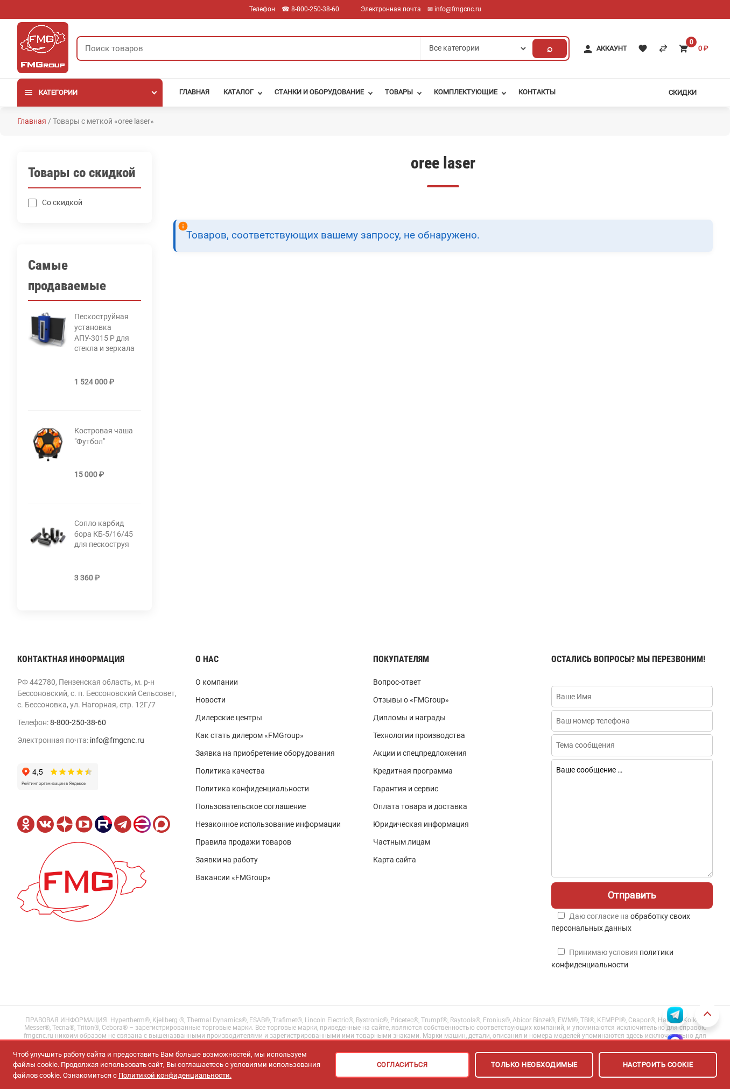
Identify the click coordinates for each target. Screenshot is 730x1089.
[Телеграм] (122, 824)
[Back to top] (707, 1015)
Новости (210, 699)
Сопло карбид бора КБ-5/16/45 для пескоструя (103, 534)
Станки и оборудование (319, 92)
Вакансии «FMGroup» (233, 877)
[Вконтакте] (45, 824)
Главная (194, 92)
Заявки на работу (226, 859)
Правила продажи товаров (243, 842)
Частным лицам (401, 842)
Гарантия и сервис (405, 788)
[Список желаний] (643, 48)
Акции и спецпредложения (420, 753)
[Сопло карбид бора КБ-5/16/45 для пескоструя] (48, 536)
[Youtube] (84, 824)
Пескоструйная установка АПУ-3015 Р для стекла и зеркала (104, 332)
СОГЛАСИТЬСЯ (402, 1064)
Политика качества (230, 771)
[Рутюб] (103, 824)
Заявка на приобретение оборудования (265, 753)
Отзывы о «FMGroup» (411, 699)
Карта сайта (394, 859)
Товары (399, 92)
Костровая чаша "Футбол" (103, 436)
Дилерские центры (228, 717)
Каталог (238, 92)
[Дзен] (64, 824)
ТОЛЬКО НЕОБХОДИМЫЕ (534, 1064)
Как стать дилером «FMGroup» (249, 735)
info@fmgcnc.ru (117, 740)
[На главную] (42, 46)
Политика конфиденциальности (252, 788)
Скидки (683, 92)
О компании (216, 682)
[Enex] (142, 824)
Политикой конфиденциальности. (174, 1075)
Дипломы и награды (409, 717)
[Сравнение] (663, 48)
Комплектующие (465, 92)
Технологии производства (419, 735)
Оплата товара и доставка (420, 806)
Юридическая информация (421, 824)
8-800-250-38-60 (78, 722)
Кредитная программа (413, 771)
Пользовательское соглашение (250, 806)
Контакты (537, 92)
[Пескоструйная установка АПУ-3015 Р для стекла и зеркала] (48, 329)
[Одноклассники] (25, 824)
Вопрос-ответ (397, 682)
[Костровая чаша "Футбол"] (48, 443)
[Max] (161, 824)
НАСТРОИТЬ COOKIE (658, 1064)
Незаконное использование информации (268, 824)
